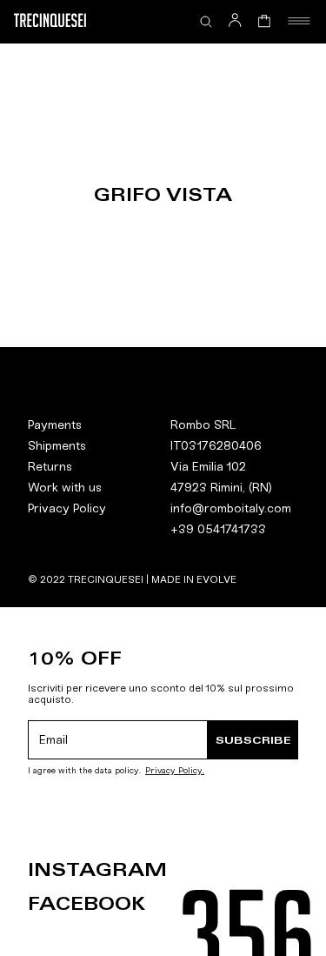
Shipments (57, 445)
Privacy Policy (67, 508)
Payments (55, 425)
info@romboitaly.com (230, 508)
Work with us (65, 487)
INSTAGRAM (97, 869)
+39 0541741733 (218, 529)
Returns (50, 466)
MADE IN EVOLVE (193, 579)
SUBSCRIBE (253, 739)
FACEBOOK (86, 903)
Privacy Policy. (174, 771)
